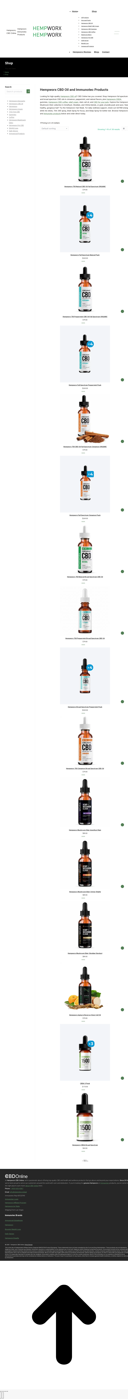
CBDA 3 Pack (85, 1083)
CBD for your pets (101, 102)
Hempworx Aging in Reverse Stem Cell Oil (85, 1015)
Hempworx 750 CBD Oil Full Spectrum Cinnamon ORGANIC (85, 447)
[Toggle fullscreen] (5, 1391)
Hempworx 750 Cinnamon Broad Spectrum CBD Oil (85, 769)
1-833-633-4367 (10, 2)
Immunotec (104, 1183)
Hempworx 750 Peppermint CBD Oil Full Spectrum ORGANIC (85, 317)
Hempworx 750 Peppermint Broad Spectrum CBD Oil (85, 638)
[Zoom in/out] (7, 1391)
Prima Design (28, 1244)
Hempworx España (12, 1238)
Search (8, 87)
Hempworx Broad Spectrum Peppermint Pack (85, 707)
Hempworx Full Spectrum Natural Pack (85, 255)
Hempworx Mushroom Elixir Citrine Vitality (85, 892)
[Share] (3, 1391)
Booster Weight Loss (13, 1229)
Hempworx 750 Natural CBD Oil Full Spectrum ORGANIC (85, 187)
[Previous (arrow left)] (1, 1395)
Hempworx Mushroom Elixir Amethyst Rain (85, 830)
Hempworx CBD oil (68, 96)
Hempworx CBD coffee (58, 102)
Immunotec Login (11, 1199)
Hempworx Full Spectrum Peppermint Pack (85, 385)
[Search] (28, 91)
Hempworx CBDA (113, 99)
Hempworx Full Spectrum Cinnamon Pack (85, 515)
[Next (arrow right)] (3, 1395)
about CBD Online (31, 1186)
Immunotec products (52, 114)
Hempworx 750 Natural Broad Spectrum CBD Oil (85, 577)
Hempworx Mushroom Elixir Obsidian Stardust (85, 953)
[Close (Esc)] (1, 1391)
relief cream (73, 102)
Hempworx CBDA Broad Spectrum (85, 1145)
